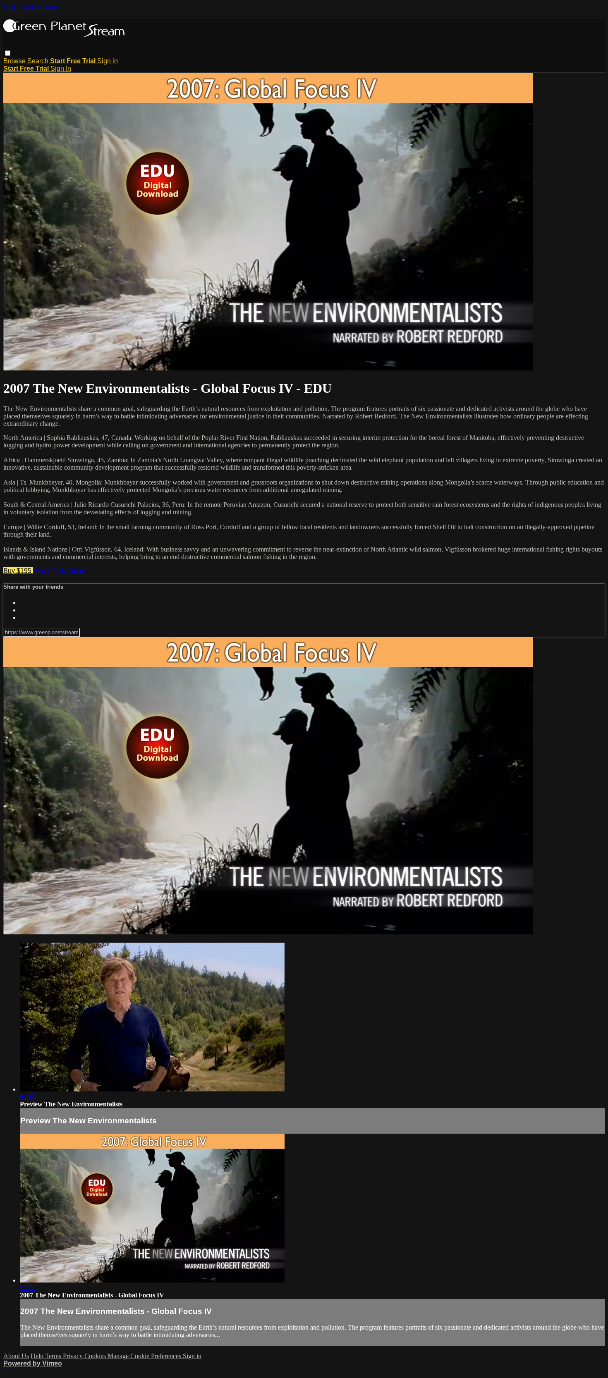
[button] (7, 53)
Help (38, 1355)
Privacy (73, 1355)
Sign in (107, 60)
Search (38, 60)
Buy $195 (18, 570)
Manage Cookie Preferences (145, 1355)
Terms (54, 1355)
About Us (16, 1355)
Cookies (96, 1355)
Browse (15, 60)
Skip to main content (30, 6)
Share (77, 570)
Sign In (60, 68)
